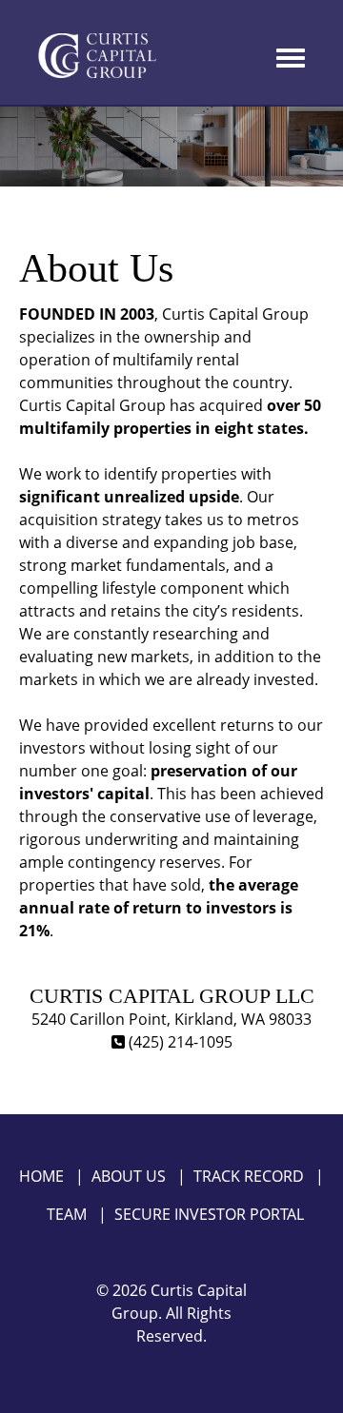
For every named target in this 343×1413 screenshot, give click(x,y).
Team (67, 1214)
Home (41, 1176)
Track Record (248, 1176)
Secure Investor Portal (209, 1214)
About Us (128, 1176)
